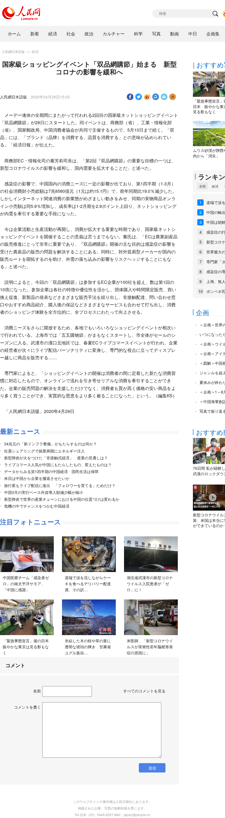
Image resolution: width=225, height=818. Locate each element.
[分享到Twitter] (138, 97)
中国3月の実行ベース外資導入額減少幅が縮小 (43, 492)
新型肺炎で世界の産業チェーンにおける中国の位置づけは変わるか (61, 499)
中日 (192, 33)
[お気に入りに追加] (172, 97)
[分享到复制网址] (155, 97)
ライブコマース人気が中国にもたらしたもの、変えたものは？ (58, 464)
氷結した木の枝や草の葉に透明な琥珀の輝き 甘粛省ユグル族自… (88, 646)
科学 (138, 33)
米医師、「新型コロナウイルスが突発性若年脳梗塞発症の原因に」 (150, 646)
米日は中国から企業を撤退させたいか (36, 478)
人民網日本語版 (13, 51)
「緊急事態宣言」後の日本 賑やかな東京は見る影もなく (28, 646)
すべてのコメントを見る (144, 691)
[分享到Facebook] (130, 97)
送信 (152, 768)
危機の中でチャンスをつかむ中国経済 (36, 506)
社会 (70, 33)
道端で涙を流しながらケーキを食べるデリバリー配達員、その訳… (88, 583)
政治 (89, 33)
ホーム (14, 33)
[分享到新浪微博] (147, 97)
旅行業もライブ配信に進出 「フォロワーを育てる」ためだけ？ (60, 485)
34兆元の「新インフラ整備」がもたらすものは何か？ (50, 443)
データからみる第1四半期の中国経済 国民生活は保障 (51, 471)
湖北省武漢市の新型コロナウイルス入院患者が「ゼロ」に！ (150, 583)
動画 (174, 33)
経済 (52, 33)
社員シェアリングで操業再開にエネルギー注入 (44, 451)
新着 (34, 33)
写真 (156, 33)
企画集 (213, 33)
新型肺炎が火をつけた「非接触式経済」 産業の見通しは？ (56, 457)
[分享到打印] (164, 97)
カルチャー (114, 33)
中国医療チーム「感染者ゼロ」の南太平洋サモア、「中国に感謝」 (26, 583)
